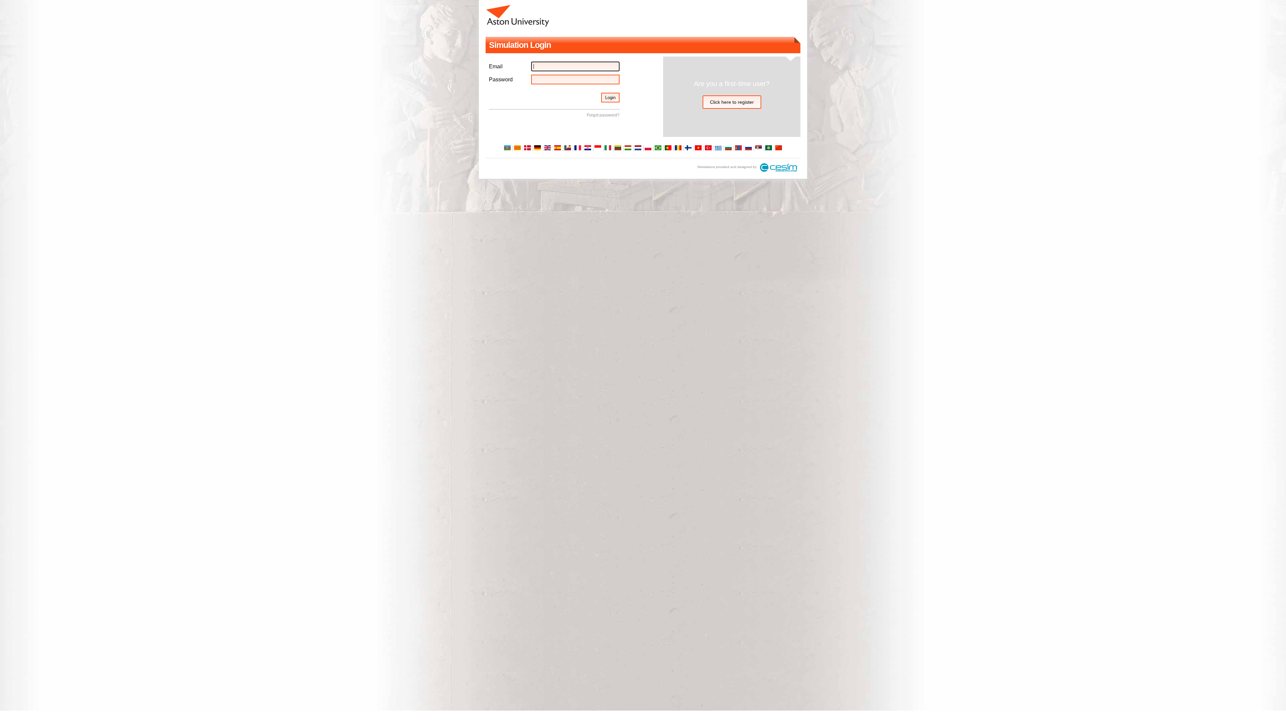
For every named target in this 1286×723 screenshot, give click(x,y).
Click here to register (732, 102)
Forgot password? (603, 115)
